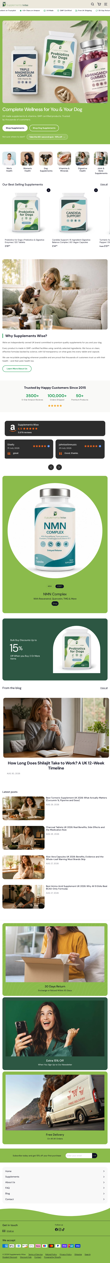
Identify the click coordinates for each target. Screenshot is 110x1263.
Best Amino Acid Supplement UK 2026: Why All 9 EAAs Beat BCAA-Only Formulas (76, 887)
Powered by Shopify (52, 1257)
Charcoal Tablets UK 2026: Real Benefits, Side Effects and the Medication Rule (75, 828)
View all (104, 184)
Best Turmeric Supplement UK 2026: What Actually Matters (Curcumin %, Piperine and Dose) (76, 799)
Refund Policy (51, 1254)
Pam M (63, 444)
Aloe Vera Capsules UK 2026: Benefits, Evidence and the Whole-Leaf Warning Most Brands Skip (75, 858)
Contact (37, 1257)
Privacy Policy (66, 1254)
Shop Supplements (15, 128)
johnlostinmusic (17, 444)
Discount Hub (26, 1257)
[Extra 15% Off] (55, 1028)
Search (88, 1254)
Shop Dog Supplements (44, 128)
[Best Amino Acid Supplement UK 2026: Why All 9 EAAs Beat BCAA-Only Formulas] (23, 897)
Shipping (78, 1254)
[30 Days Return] (55, 954)
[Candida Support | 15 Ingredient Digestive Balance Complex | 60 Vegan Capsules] (73, 219)
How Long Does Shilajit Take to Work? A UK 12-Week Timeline (56, 766)
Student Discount (9, 1257)
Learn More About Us (17, 368)
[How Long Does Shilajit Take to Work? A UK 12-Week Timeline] (56, 728)
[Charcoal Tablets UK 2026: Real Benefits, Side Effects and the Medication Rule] (23, 838)
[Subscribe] (94, 1155)
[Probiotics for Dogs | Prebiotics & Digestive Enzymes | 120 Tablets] (26, 219)
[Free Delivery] (55, 1102)
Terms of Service (35, 1254)
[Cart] (99, 4)
